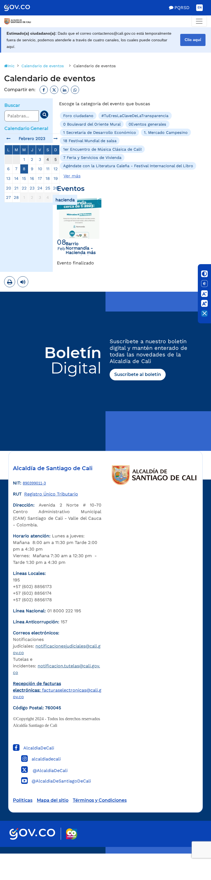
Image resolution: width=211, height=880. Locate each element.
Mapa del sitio (52, 800)
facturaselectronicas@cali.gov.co (57, 690)
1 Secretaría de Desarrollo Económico (99, 132)
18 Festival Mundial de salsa (89, 141)
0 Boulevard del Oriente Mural (92, 124)
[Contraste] (204, 274)
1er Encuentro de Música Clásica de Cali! (102, 149)
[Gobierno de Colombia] (22, 7)
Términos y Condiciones (100, 800)
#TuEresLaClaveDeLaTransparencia (134, 115)
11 (47, 168)
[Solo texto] (204, 284)
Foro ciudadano (78, 115)
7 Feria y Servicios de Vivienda (92, 157)
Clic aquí (193, 40)
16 (32, 178)
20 (8, 188)
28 (16, 197)
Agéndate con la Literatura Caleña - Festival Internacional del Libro (128, 166)
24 (39, 188)
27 (8, 197)
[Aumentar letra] (204, 303)
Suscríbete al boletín (137, 374)
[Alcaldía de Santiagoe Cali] (17, 21)
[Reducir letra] (204, 294)
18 (48, 178)
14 (16, 178)
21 (16, 188)
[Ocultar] (204, 313)
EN (200, 7)
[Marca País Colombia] (71, 834)
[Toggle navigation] (199, 21)
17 (40, 178)
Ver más (71, 175)
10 (40, 168)
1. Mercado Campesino (166, 132)
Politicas (22, 800)
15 (24, 178)
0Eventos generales (147, 124)
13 (8, 178)
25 (47, 188)
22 (24, 188)
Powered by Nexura (191, 851)
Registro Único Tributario (51, 494)
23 (32, 188)
